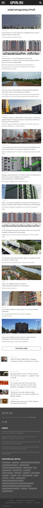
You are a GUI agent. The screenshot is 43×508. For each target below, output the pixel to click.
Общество (15, 462)
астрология (32, 488)
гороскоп (6, 475)
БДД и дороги (7, 470)
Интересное (6, 462)
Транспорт (26, 470)
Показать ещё (21, 348)
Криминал (18, 473)
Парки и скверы (8, 473)
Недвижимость (7, 491)
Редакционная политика (14, 502)
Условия (37, 502)
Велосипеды (35, 473)
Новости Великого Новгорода (12, 467)
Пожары (13, 475)
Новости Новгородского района (13, 480)
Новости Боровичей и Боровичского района (17, 486)
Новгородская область (10, 465)
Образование (20, 478)
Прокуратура (17, 470)
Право (12, 478)
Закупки (24, 488)
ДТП (35, 467)
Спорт (36, 475)
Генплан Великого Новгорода (30, 462)
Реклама (28, 502)
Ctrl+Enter (32, 417)
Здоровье (26, 473)
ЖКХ (19, 475)
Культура (5, 478)
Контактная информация (25, 500)
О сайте (11, 500)
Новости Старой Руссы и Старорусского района (18, 483)
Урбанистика (28, 467)
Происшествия (24, 465)
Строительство (27, 475)
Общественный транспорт (11, 488)
